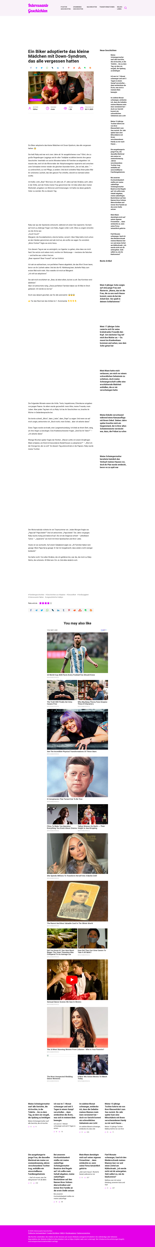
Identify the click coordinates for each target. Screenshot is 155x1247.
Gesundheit (72, 595)
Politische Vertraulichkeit (37, 1233)
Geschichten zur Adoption (56, 595)
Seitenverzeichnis (83, 1233)
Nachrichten (92, 7)
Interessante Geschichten (38, 8)
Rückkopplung (71, 1233)
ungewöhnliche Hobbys (54, 597)
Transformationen (106, 7)
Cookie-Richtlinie (53, 1233)
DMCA (62, 1233)
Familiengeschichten (36, 595)
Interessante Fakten (36, 597)
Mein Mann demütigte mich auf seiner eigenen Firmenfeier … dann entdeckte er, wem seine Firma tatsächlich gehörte (118, 221)
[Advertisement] (77, 33)
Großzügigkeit (84, 595)
